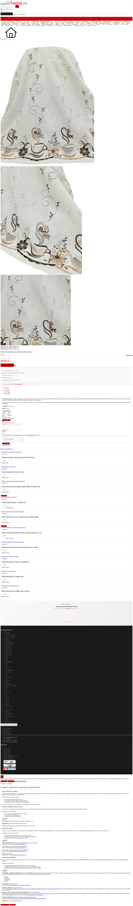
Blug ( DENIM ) (8, 661)
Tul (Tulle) (98, 24)
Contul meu (11, 21)
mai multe (5, 818)
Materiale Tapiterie (8, 644)
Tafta (85, 24)
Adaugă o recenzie (6, 420)
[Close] (1, 786)
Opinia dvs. (5, 430)
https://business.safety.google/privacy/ (18, 844)
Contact (4, 747)
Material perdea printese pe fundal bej (15, 562)
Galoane (88, 25)
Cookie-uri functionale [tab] (13, 787)
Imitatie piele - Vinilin (9, 677)
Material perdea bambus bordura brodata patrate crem (21, 533)
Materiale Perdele (3, 38)
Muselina (7, 639)
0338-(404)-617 (8, 730)
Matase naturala (8, 684)
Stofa (6, 694)
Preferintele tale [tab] (4, 787)
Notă (3, 421)
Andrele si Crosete (68, 25)
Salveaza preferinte (5, 904)
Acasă (15, 14)
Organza (6, 687)
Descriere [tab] (6, 388)
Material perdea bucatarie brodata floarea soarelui (20, 547)
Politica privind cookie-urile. (7, 780)
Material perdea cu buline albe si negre (16, 591)
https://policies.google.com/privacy (17, 888)
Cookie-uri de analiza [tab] (23, 787)
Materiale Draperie (8, 649)
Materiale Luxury (8, 654)
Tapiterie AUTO (8, 646)
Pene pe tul (116, 24)
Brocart (6, 663)
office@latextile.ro (8, 733)
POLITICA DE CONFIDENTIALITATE (10, 756)
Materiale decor (8, 641)
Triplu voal (91, 24)
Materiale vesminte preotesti (10, 685)
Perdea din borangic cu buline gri (14, 502)
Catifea (6, 665)
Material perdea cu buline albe (13, 576)
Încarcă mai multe (6, 444)
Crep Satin (7, 668)
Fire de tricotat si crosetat (79, 25)
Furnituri (6, 675)
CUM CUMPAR (6, 750)
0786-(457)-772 (8, 732)
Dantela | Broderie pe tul (9, 670)
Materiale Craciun (9, 25)
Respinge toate (11, 781)
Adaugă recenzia (6, 443)
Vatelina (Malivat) (8, 653)
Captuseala (7, 666)
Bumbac (6, 658)
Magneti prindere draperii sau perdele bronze (18, 457)
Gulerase (94, 25)
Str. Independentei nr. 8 (9, 728)
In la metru (15, 24)
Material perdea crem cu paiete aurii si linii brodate (20, 517)
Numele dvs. (5, 424)
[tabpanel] (66, 403)
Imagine (4, 431)
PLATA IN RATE (6, 753)
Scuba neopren (8, 692)
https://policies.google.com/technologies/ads (35, 888)
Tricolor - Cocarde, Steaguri (28, 25)
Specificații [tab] (6, 390)
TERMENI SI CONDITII (7, 758)
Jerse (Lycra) (7, 680)
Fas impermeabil (8, 672)
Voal (2, 25)
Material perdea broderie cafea (13, 472)
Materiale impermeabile (9, 642)
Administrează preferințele (21, 781)
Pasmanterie (49, 25)
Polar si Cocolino (125, 24)
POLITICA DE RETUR (7, 755)
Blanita (6, 660)
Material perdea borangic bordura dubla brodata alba (21, 486)
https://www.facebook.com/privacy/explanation (20, 885)
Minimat (6, 689)
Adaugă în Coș (8, 365)
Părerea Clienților (21, 14)
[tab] (7, 393)
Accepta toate (4, 781)
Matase (6, 682)
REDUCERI (35, 21)
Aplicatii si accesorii (40, 25)
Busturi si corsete (58, 25)
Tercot (6, 656)
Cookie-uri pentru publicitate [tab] (34, 787)
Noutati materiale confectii (10, 634)
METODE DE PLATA (7, 751)
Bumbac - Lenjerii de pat (9, 637)
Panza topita (109, 24)
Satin (6, 690)
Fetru (6, 673)
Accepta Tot (12, 904)
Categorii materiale (7, 14)
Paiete (103, 24)
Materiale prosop (8, 651)
